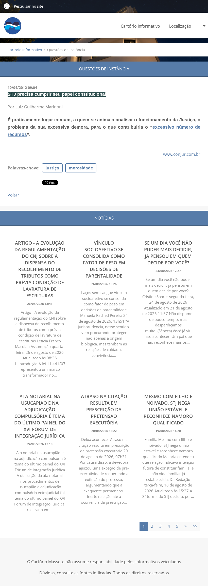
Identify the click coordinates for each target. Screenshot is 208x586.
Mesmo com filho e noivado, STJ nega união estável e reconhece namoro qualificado (168, 409)
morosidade (81, 168)
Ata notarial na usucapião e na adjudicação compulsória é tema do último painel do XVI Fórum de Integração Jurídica (39, 416)
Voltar (13, 195)
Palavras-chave (23, 168)
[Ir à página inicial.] (13, 29)
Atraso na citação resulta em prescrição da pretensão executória (104, 409)
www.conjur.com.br (181, 154)
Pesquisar (7, 6)
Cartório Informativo (140, 26)
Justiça (52, 168)
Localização (180, 26)
